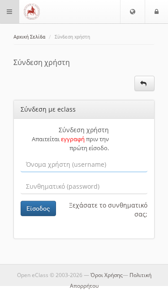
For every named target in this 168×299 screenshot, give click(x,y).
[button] (133, 11)
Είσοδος (38, 208)
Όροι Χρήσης (106, 275)
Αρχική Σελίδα (29, 37)
